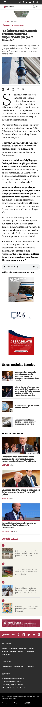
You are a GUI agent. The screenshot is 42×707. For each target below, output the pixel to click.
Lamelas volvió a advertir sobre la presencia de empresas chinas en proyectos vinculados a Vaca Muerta (27, 376)
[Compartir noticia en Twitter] (8, 89)
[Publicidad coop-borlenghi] (21, 14)
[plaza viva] (7, 608)
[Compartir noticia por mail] (23, 89)
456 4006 (20, 685)
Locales (5, 21)
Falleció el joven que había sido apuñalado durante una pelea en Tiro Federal (26, 553)
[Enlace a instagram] (33, 2)
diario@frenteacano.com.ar (12, 682)
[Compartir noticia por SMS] (18, 89)
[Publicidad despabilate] (21, 342)
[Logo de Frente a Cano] (10, 7)
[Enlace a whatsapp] (20, 2)
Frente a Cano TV (19, 666)
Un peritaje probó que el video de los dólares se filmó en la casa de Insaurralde (19, 525)
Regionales (13, 648)
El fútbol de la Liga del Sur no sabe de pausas (27, 407)
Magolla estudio (19, 703)
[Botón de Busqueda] (37, 2)
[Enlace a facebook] (23, 2)
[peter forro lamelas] (7, 376)
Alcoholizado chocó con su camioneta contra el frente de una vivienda (27, 572)
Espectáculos (6, 654)
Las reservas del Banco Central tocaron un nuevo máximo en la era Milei (26, 422)
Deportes (5, 651)
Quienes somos (7, 666)
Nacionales (7, 531)
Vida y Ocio (30, 651)
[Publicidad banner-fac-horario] (21, 623)
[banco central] (7, 422)
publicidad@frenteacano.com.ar (14, 678)
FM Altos (31, 666)
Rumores (21, 651)
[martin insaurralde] (21, 511)
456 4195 (13, 685)
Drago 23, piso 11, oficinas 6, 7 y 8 (14, 688)
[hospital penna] (7, 553)
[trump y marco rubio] (21, 478)
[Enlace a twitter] (27, 2)
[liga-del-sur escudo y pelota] (7, 406)
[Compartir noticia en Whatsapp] (13, 89)
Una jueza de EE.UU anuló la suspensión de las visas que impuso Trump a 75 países (21, 492)
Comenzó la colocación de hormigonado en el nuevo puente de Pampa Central (25, 590)
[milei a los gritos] (7, 391)
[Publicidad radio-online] (21, 289)
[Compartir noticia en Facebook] (3, 89)
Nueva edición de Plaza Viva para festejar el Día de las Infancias (26, 608)
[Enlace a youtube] (30, 2)
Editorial (13, 651)
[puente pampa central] (7, 590)
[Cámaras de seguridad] (21, 70)
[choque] (7, 571)
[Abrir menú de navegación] (5, 2)
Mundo (5, 498)
